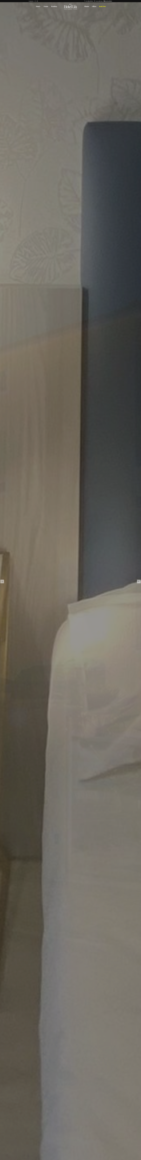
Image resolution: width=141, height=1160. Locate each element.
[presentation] (2, 581)
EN (37, 1)
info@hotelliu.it (108, 1)
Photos (86, 6)
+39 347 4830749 (99, 1)
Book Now (102, 6)
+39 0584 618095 (89, 1)
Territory (54, 6)
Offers (94, 6)
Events (46, 6)
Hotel (38, 6)
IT (35, 1)
